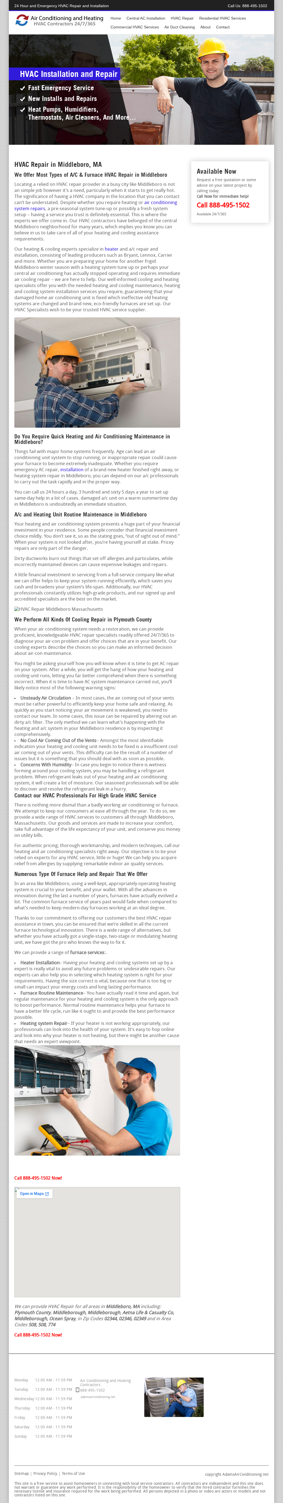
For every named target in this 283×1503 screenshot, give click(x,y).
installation (71, 470)
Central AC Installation (146, 18)
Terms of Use (73, 1474)
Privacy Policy (45, 1474)
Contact (223, 27)
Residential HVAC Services (222, 18)
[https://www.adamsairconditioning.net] (59, 25)
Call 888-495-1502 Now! (38, 1178)
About (205, 27)
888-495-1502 (254, 6)
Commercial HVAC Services (135, 27)
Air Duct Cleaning (179, 27)
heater (112, 249)
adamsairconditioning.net (98, 1397)
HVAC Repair (182, 18)
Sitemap (21, 1474)
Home (116, 18)
